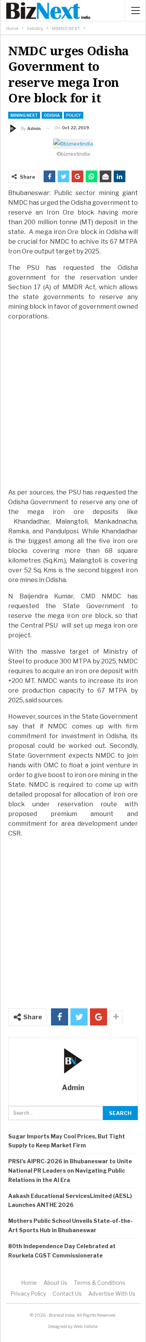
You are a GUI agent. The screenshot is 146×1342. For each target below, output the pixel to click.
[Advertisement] (73, 404)
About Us (55, 1282)
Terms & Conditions (99, 1282)
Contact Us (67, 1293)
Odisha (52, 115)
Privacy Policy (28, 1293)
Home (29, 1282)
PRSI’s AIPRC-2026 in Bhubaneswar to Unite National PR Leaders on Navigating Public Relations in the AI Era (70, 1170)
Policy (73, 115)
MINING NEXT (24, 115)
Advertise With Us (111, 1293)
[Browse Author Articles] (73, 1060)
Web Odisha (86, 1326)
